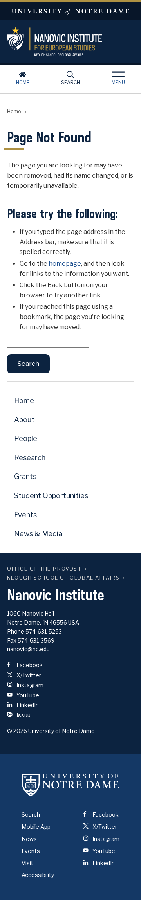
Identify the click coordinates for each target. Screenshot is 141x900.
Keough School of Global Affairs (63, 578)
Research (29, 458)
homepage (65, 263)
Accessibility (38, 874)
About (24, 420)
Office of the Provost (44, 569)
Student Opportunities (51, 495)
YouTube (27, 695)
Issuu (23, 715)
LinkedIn (27, 705)
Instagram (29, 685)
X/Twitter (28, 675)
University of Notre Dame (70, 11)
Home (22, 82)
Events (25, 515)
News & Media (38, 533)
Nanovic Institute (70, 41)
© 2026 (17, 730)
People (25, 438)
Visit (27, 863)
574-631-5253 (43, 631)
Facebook (29, 665)
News (29, 838)
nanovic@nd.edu (28, 649)
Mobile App (36, 826)
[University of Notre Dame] (70, 784)
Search (70, 82)
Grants (25, 476)
